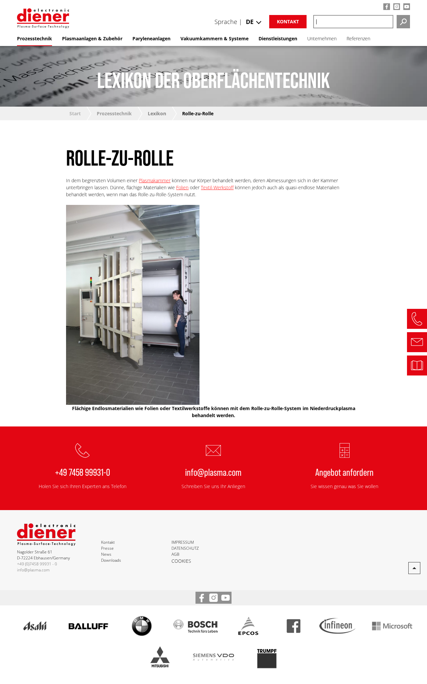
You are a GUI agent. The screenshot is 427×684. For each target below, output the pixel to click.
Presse (107, 548)
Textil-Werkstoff (217, 187)
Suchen (403, 21)
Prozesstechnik (114, 113)
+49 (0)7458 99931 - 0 (37, 564)
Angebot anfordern (344, 472)
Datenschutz (185, 548)
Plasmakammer (154, 180)
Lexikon (157, 113)
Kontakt (288, 21)
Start (75, 113)
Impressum (182, 542)
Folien (182, 187)
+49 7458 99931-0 (82, 472)
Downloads (111, 560)
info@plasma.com (213, 472)
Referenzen (358, 38)
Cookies (181, 561)
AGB (175, 554)
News (106, 554)
